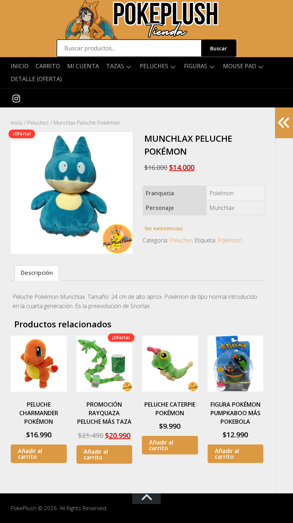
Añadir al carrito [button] (30, 454)
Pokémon (230, 240)
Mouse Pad (239, 66)
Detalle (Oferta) (36, 78)
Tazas (115, 66)
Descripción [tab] (37, 273)
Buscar (218, 48)
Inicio (20, 66)
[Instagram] (16, 98)
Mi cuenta (83, 66)
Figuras (195, 66)
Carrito (48, 66)
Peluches (154, 66)
